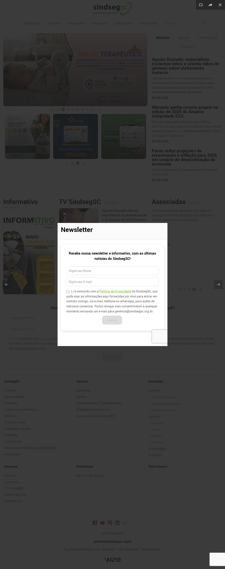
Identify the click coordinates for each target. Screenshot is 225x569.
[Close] (220, 5)
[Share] (210, 5)
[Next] (218, 284)
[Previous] (6, 284)
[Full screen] (201, 5)
